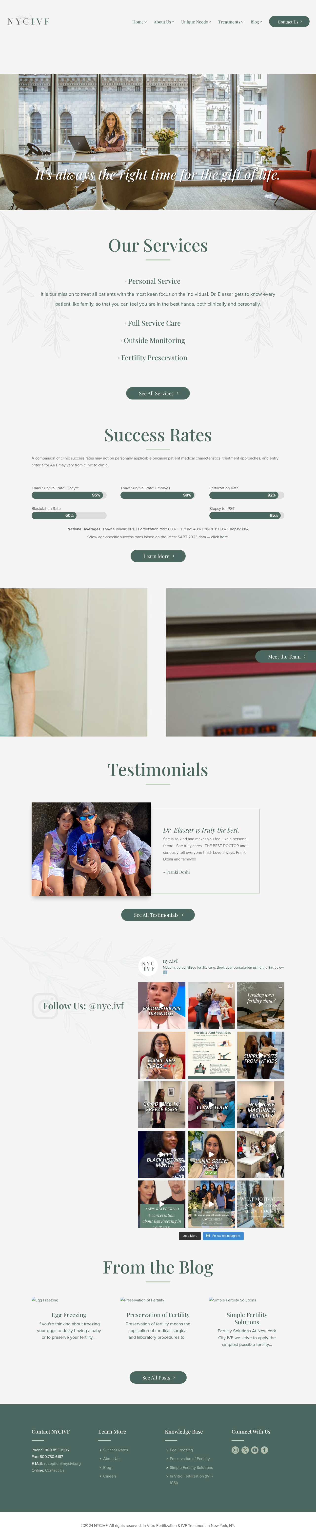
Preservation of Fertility (158, 1314)
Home (138, 22)
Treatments (229, 22)
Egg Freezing (69, 1314)
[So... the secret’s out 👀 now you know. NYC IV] (260, 1104)
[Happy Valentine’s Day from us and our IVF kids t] (211, 1005)
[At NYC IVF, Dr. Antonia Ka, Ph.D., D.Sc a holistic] (211, 1055)
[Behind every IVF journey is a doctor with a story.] (260, 1204)
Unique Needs (194, 22)
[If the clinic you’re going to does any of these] (161, 1055)
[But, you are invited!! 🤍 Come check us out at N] (211, 1104)
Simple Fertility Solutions (247, 1318)
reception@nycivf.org (62, 1463)
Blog (255, 22)
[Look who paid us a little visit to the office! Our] (260, 1154)
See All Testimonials (156, 914)
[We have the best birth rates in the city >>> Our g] (211, 1154)
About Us (162, 22)
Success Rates (115, 1450)
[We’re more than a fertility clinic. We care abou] (260, 1005)
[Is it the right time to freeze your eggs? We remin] (161, 1104)
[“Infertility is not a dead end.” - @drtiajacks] (161, 1154)
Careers (110, 1476)
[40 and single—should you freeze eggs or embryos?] (211, 1204)
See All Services (156, 393)
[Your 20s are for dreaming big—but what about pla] (161, 1204)
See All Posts (156, 1377)
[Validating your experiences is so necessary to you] (161, 1005)
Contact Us (288, 21)
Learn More (156, 556)
